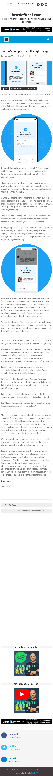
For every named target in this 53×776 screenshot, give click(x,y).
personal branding (17, 89)
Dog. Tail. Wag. (10, 505)
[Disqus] (26, 551)
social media (31, 89)
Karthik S (32, 56)
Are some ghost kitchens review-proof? (32, 511)
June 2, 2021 (19, 56)
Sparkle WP (35, 773)
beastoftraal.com (26, 15)
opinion (5, 89)
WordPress (42, 770)
